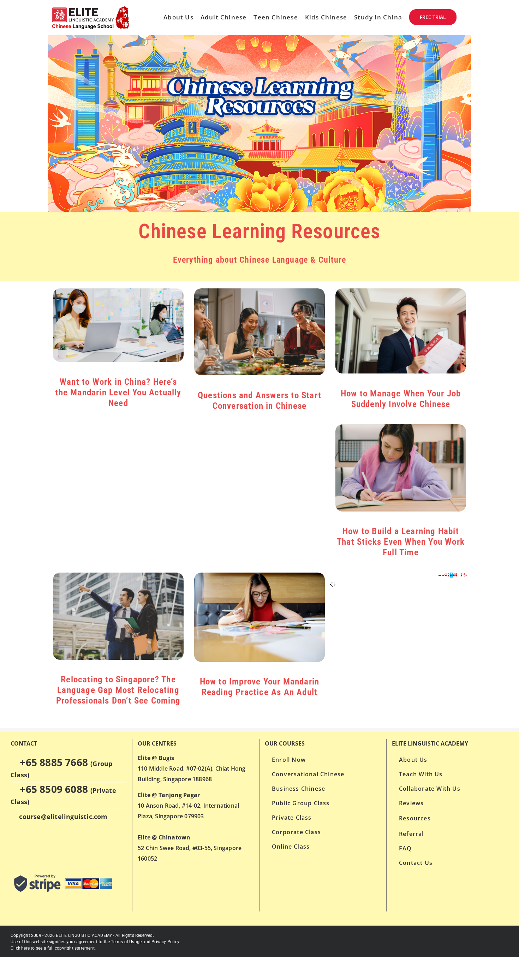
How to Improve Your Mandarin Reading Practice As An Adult (260, 686)
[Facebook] (28, 844)
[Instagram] (42, 844)
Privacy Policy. (165, 941)
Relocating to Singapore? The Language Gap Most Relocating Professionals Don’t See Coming (118, 690)
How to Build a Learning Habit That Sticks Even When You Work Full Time (401, 541)
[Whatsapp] (14, 844)
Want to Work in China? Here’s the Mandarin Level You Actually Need (118, 392)
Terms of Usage (126, 941)
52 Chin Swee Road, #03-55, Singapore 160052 (189, 847)
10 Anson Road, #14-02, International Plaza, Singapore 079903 (188, 805)
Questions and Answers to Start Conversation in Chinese (259, 400)
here (25, 948)
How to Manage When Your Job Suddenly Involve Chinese (401, 398)
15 (462, 575)
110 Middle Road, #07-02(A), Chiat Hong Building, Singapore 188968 (192, 768)
